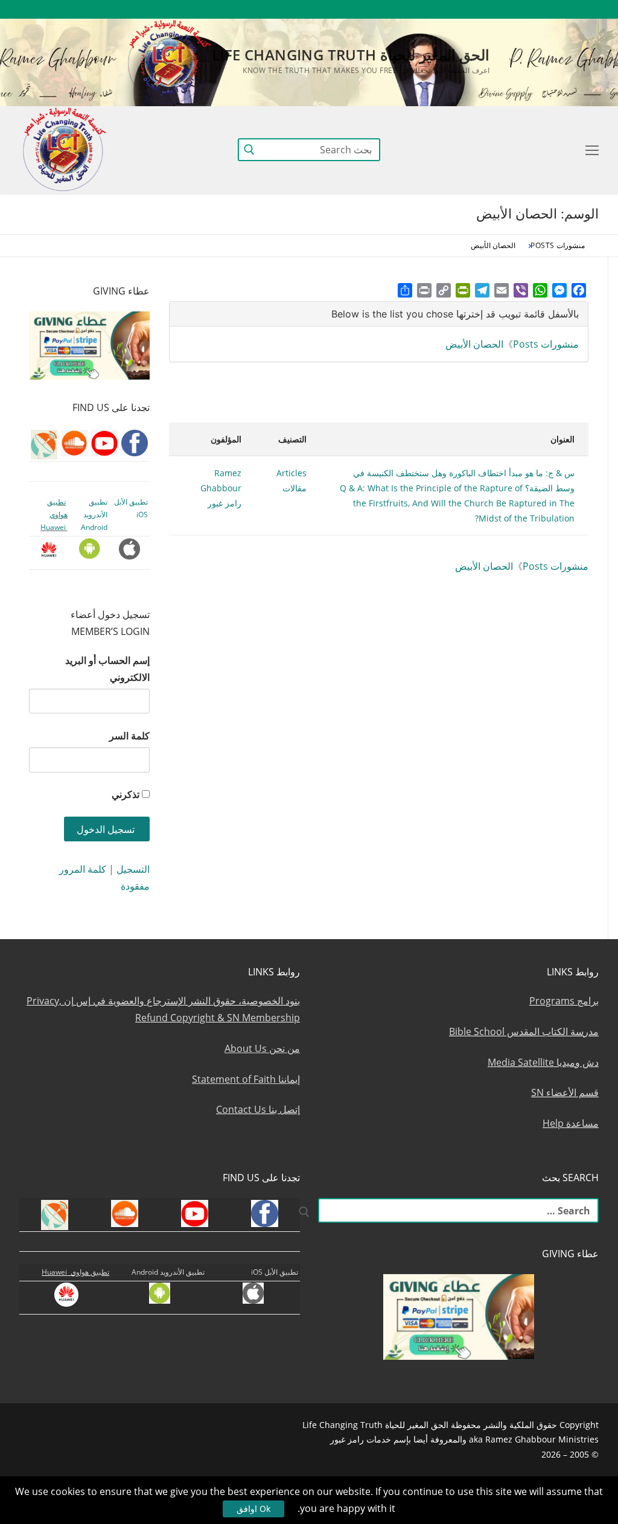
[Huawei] (392, 9)
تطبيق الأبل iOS (274, 1272)
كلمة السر (129, 735)
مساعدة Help (571, 1123)
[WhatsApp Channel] (479, 9)
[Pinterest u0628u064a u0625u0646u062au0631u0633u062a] (457, 9)
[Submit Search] (249, 149)
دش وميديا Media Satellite (543, 1062)
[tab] (379, 314)
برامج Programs (564, 1000)
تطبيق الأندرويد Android (94, 515)
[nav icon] (590, 149)
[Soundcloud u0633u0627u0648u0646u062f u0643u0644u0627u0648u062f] (545, 9)
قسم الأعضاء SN (565, 1092)
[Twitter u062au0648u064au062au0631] (523, 9)
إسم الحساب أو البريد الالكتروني (107, 669)
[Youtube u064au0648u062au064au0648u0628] (567, 9)
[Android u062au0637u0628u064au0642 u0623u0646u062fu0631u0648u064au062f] (434, 9)
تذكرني (125, 794)
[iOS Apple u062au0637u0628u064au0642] (413, 9)
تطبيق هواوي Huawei (54, 515)
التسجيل (133, 869)
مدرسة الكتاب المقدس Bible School (524, 1031)
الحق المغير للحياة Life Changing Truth (350, 54)
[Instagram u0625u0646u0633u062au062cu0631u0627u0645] (501, 9)
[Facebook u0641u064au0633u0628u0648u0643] (587, 9)
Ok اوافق (253, 1508)
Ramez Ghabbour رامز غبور (220, 488)
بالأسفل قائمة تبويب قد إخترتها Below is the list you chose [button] (455, 314)
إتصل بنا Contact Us (258, 1109)
